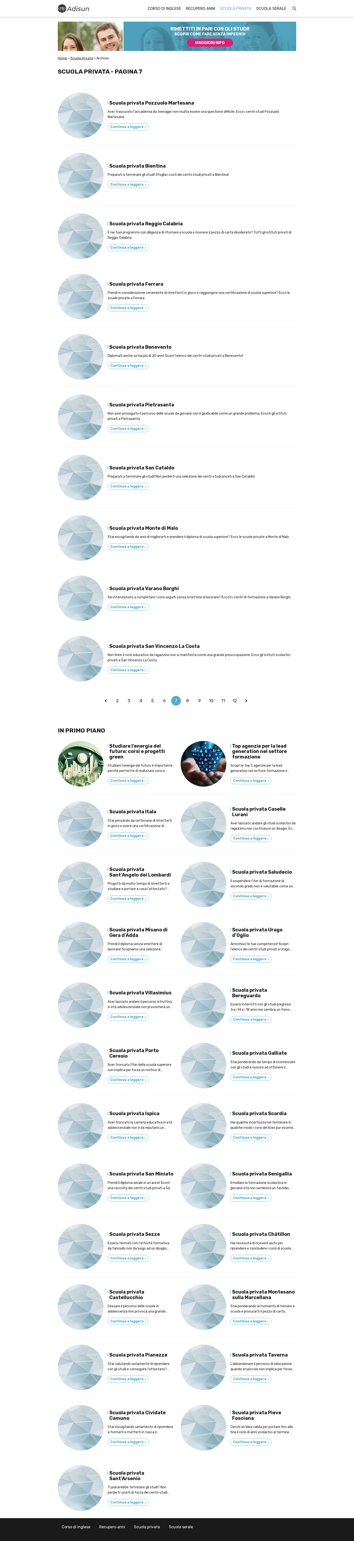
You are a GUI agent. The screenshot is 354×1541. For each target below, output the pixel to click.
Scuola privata (235, 8)
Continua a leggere (128, 127)
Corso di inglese (164, 8)
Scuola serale (271, 8)
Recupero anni (200, 8)
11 (223, 700)
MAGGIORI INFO (210, 42)
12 (234, 700)
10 (211, 700)
